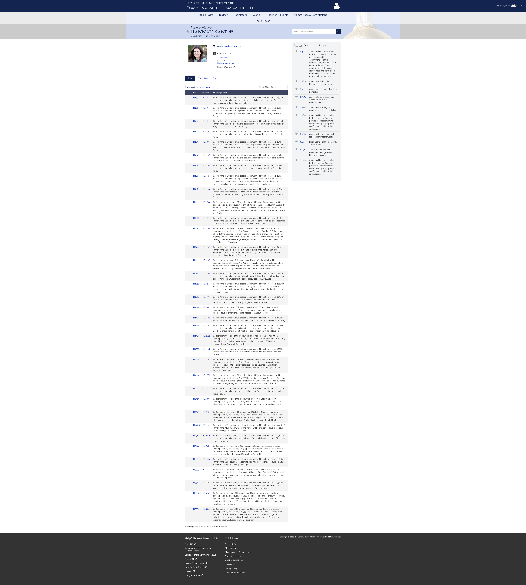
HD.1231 (205, 425)
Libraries (189, 571)
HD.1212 (205, 176)
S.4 (301, 52)
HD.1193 (205, 121)
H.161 (195, 121)
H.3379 (196, 469)
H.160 (196, 108)
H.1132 (196, 307)
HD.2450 (206, 307)
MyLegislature (231, 548)
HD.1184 (206, 97)
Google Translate (193, 575)
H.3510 (196, 483)
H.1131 (196, 297)
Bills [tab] (190, 78)
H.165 (196, 165)
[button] (187, 31)
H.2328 (196, 399)
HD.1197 (205, 284)
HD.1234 (206, 189)
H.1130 (196, 284)
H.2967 (196, 435)
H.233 (196, 202)
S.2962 (303, 150)
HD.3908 (206, 435)
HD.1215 (205, 359)
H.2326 (196, 375)
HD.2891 (206, 202)
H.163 (196, 142)
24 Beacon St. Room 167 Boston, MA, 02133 (225, 60)
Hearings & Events (277, 14)
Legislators (240, 14)
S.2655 (303, 115)
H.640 (196, 247)
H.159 (195, 97)
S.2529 (303, 160)
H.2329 (196, 412)
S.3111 (303, 89)
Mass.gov (189, 544)
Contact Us (230, 564)
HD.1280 (206, 325)
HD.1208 (206, 165)
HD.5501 (206, 509)
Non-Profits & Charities (195, 567)
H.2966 (196, 425)
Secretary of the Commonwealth (199, 555)
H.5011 (196, 493)
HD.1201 (206, 483)
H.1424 (196, 325)
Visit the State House (234, 560)
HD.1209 (206, 273)
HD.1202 (206, 318)
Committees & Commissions (310, 14)
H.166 (196, 176)
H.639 (196, 228)
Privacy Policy (231, 568)
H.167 (196, 189)
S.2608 (303, 81)
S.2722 (303, 107)
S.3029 (303, 134)
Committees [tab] (203, 78)
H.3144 (196, 446)
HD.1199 (205, 218)
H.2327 (196, 388)
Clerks (256, 14)
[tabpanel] (236, 307)
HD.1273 (206, 297)
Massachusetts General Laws (238, 552)
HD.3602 (206, 336)
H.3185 (196, 459)
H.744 (196, 260)
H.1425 (196, 336)
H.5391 (196, 509)
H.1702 (196, 349)
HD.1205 (206, 155)
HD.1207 (206, 247)
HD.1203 (206, 228)
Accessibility (230, 544)
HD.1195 (205, 131)
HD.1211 (205, 469)
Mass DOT (190, 559)
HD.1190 (206, 108)
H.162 (196, 131)
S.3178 (303, 97)
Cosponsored (203, 87)
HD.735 (205, 446)
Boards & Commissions (195, 563)
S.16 (302, 142)
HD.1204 (206, 349)
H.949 (196, 273)
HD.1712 (205, 412)
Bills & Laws (206, 14)
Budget (223, 14)
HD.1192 (205, 388)
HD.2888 (206, 375)
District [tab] (216, 78)
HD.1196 (206, 142)
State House (263, 20)
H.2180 (196, 359)
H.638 (196, 218)
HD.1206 (206, 260)
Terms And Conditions (235, 573)
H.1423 (196, 318)
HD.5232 (206, 493)
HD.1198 (206, 399)
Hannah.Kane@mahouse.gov (228, 46)
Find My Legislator (233, 556)
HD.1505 (206, 459)
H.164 (196, 155)
